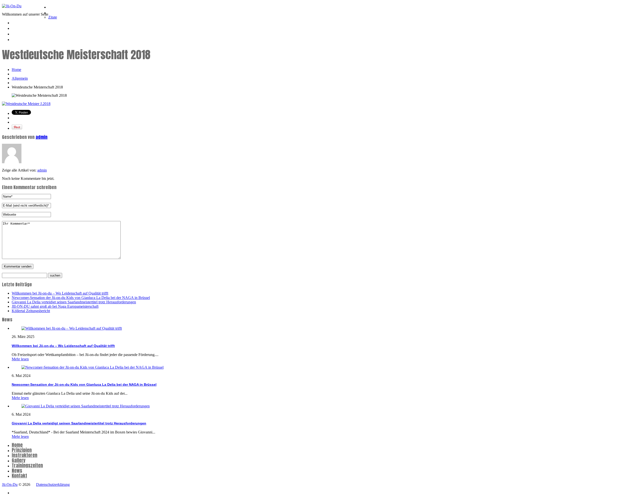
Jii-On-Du (10, 484)
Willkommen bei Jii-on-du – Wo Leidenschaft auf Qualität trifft (60, 293)
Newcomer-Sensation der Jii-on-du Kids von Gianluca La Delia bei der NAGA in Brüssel (81, 298)
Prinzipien (59, 12)
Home (54, 6)
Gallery (19, 460)
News (17, 39)
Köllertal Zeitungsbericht (31, 311)
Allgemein (20, 78)
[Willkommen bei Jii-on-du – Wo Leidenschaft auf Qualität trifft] (71, 328)
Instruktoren (62, 22)
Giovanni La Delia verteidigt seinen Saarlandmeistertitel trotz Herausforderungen (74, 302)
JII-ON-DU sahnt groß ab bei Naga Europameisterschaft (55, 306)
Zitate (52, 17)
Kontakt (19, 475)
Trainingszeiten (29, 33)
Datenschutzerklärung (53, 484)
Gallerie (20, 27)
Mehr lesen (20, 359)
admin (42, 137)
